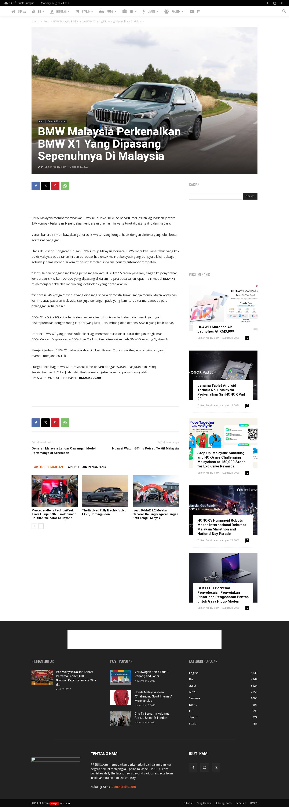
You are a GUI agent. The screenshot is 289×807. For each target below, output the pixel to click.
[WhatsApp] (65, 186)
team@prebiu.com (123, 787)
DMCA (253, 803)
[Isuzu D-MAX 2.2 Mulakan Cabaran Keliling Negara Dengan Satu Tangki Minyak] (156, 491)
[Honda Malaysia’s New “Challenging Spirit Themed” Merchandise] (120, 697)
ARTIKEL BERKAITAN (48, 467)
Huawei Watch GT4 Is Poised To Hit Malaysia (145, 448)
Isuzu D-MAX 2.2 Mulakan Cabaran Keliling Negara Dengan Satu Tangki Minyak (155, 514)
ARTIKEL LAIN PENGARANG (87, 467)
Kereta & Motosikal (56, 121)
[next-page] (41, 526)
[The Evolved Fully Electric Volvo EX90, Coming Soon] (105, 491)
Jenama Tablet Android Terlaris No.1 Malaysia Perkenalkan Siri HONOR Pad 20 (221, 392)
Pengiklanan (204, 803)
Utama (36, 21)
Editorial (188, 803)
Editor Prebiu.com (55, 166)
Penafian (241, 803)
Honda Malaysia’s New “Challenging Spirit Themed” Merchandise (153, 696)
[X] (281, 3)
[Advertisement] (105, 204)
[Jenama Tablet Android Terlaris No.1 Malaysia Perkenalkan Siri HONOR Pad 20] (223, 375)
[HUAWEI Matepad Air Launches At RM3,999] (223, 308)
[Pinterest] (55, 186)
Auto (46, 21)
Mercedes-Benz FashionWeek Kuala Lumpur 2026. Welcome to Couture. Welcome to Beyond (54, 514)
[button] (284, 12)
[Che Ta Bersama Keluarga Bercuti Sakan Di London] (120, 718)
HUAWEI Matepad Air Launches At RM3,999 (215, 329)
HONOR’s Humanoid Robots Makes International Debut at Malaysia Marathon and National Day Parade (221, 527)
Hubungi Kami (223, 803)
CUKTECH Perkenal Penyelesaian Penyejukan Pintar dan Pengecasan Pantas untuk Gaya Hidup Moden (223, 594)
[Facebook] (267, 3)
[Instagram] (274, 3)
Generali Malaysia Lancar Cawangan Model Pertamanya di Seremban (64, 451)
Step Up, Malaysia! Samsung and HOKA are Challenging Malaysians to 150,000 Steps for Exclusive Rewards (221, 459)
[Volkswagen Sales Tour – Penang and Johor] (120, 677)
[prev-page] (34, 526)
